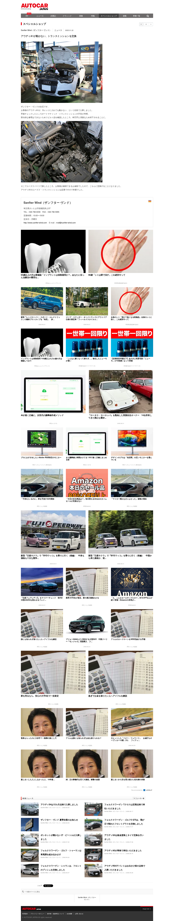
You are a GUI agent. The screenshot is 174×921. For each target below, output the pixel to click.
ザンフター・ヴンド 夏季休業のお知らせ (59, 819)
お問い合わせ (79, 914)
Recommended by (137, 790)
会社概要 (69, 914)
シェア (39, 885)
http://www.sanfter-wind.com (35, 222)
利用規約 (25, 914)
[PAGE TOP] (146, 908)
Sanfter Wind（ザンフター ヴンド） (36, 30)
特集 (93, 15)
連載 (124, 15)
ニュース (40, 15)
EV (27, 15)
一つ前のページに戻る (32, 892)
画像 (81, 15)
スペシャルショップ (109, 15)
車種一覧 (136, 15)
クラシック (67, 15)
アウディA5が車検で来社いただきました (123, 850)
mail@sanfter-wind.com (66, 222)
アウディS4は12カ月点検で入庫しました (59, 804)
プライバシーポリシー (37, 914)
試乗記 (53, 15)
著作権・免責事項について (55, 914)
